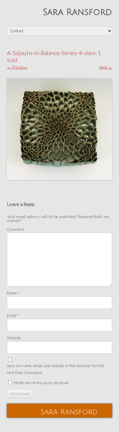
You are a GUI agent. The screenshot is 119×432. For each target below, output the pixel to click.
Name (13, 292)
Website (14, 337)
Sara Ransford (77, 12)
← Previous (17, 67)
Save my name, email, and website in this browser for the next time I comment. (55, 369)
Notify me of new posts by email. (41, 382)
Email (13, 315)
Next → (105, 67)
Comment (15, 229)
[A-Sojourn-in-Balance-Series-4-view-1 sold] (59, 129)
